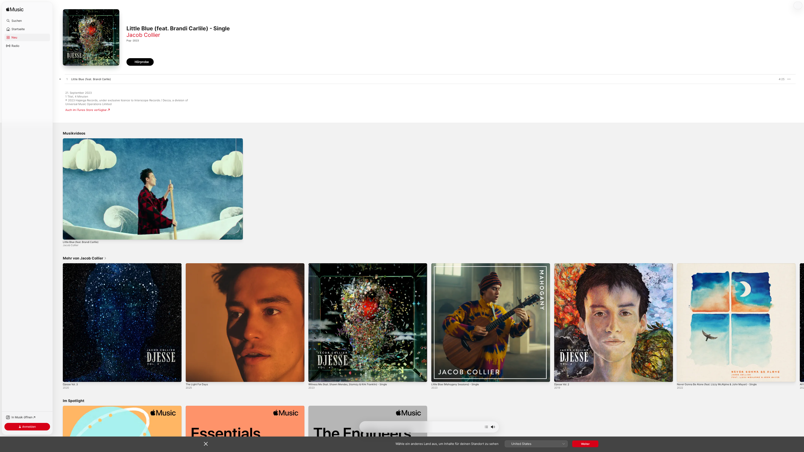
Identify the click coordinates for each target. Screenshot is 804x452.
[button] (27, 20)
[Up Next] (486, 427)
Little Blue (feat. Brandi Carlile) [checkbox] (91, 79)
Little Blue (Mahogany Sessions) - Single (457, 265)
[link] (85, 258)
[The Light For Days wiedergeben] (191, 377)
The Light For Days (198, 265)
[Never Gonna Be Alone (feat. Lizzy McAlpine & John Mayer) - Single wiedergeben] (682, 377)
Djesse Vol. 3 (71, 265)
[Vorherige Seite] (59, 322)
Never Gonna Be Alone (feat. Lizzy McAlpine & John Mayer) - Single (721, 265)
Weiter (585, 444)
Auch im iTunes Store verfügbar (86, 110)
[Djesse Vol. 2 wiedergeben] (559, 377)
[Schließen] (206, 444)
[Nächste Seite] (800, 322)
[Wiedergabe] (68, 234)
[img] (14, 9)
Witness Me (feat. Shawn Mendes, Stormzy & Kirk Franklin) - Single (352, 265)
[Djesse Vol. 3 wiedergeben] (68, 377)
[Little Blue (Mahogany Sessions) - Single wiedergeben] (436, 377)
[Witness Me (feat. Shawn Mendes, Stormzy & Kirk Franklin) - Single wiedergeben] (314, 377)
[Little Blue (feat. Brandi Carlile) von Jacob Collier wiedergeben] (67, 79)
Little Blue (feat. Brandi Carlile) (80, 242)
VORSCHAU (779, 79)
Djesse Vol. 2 (562, 265)
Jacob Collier (143, 35)
